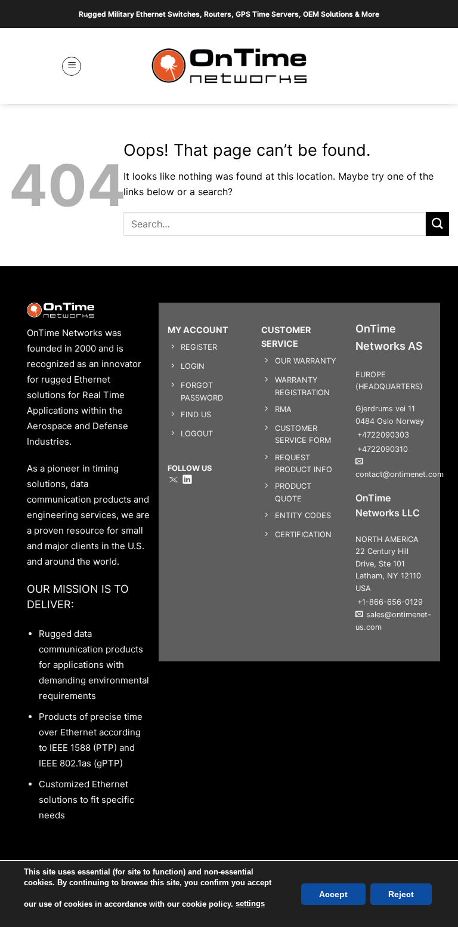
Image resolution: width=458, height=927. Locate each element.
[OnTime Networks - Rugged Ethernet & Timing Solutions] (229, 66)
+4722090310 (382, 449)
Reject (401, 893)
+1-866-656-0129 (390, 602)
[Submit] (437, 223)
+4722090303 (383, 434)
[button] (71, 66)
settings (250, 903)
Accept (333, 893)
